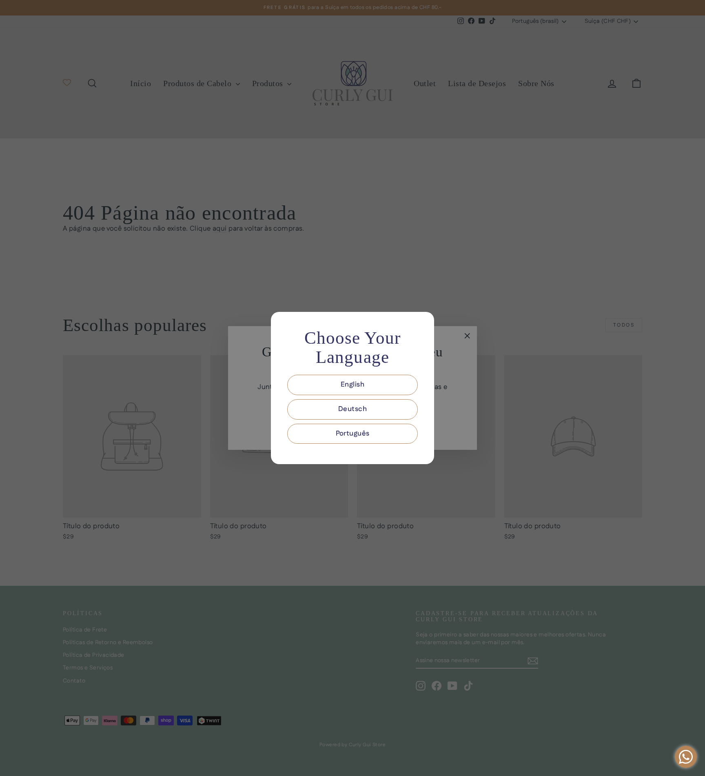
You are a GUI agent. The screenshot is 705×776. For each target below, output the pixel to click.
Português (353, 433)
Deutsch (352, 409)
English (352, 384)
